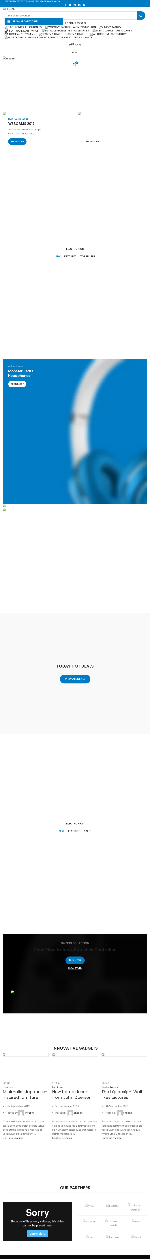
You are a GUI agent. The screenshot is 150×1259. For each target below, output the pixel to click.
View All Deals (75, 678)
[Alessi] (135, 1237)
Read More (75, 968)
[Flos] (89, 1237)
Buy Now (75, 960)
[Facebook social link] (66, 5)
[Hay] (135, 1221)
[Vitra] (89, 1205)
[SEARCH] (141, 15)
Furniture (8, 1087)
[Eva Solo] (112, 1237)
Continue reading (13, 1137)
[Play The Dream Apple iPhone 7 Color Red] (75, 506)
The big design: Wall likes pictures (122, 1094)
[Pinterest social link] (74, 5)
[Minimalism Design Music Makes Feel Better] (75, 510)
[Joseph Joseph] (112, 1223)
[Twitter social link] (70, 5)
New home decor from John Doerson (72, 1094)
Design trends (110, 1087)
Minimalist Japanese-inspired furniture (25, 1094)
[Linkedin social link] (79, 5)
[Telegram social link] (84, 5)
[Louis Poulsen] (135, 1207)
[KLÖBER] (89, 1221)
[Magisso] (112, 1205)
